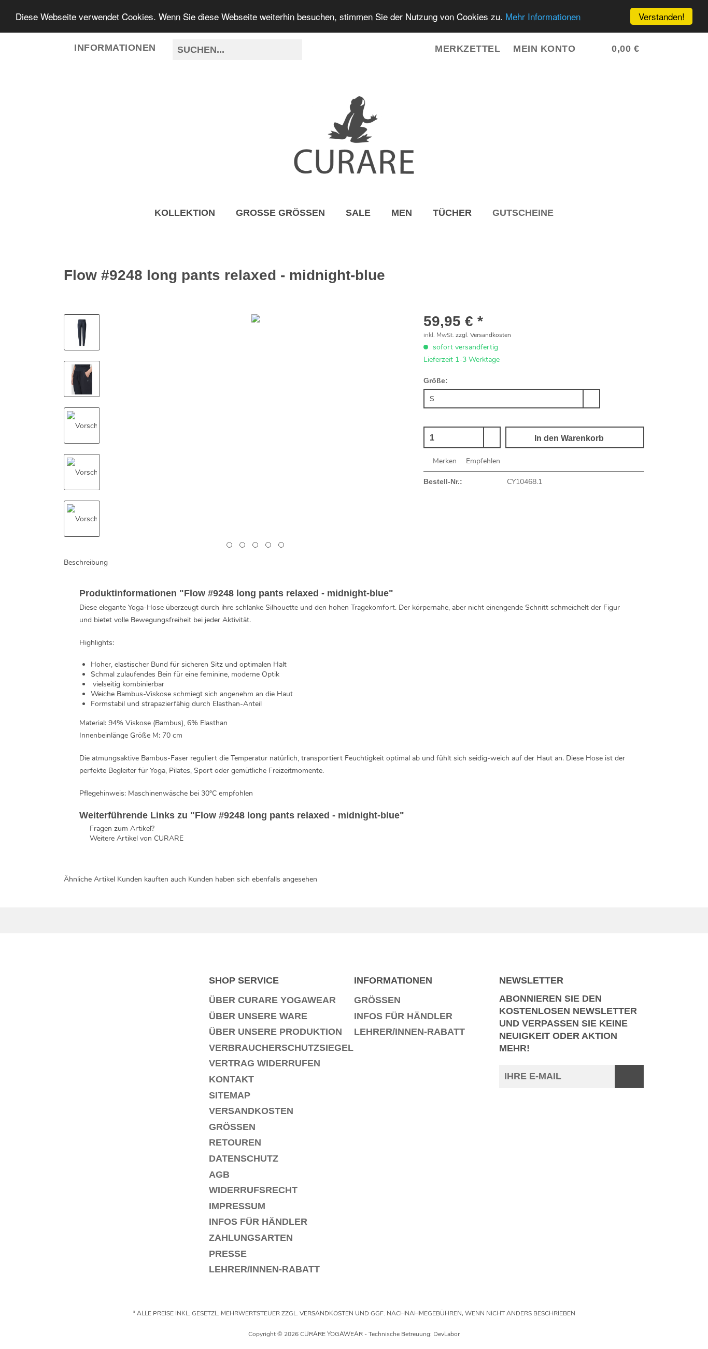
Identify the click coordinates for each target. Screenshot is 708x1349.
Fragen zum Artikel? (121, 828)
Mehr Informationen (542, 16)
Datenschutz (243, 1158)
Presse (228, 1254)
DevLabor (446, 1334)
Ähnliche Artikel (89, 879)
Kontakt (231, 1079)
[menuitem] (237, 54)
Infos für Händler (258, 1221)
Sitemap (229, 1095)
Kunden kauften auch (151, 879)
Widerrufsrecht (253, 1190)
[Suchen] (293, 49)
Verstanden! (662, 16)
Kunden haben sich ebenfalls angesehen (252, 879)
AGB (219, 1174)
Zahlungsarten (251, 1238)
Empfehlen (482, 461)
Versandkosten (251, 1111)
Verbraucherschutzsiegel (279, 1048)
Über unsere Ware (258, 1016)
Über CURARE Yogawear (272, 1000)
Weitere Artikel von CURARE (135, 838)
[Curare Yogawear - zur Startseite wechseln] (354, 135)
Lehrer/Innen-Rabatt (264, 1269)
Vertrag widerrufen (264, 1063)
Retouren (235, 1142)
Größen (232, 1127)
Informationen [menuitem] (115, 47)
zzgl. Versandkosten (483, 335)
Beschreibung (86, 562)
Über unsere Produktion (275, 1032)
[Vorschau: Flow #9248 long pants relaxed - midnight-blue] (82, 332)
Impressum (237, 1206)
